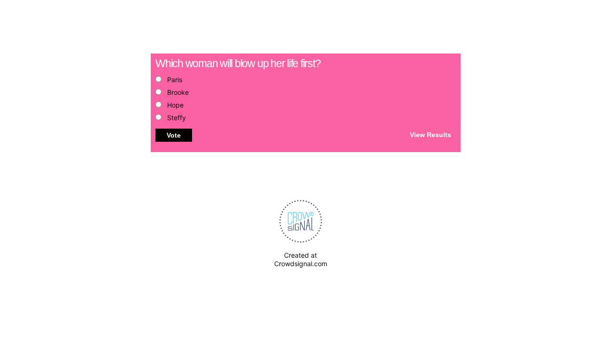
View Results (430, 134)
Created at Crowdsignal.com (300, 259)
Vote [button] (174, 135)
